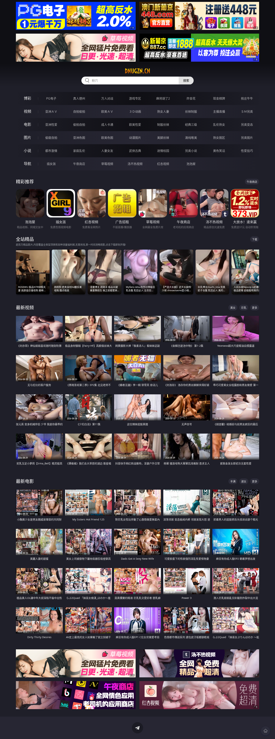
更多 (254, 307)
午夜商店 (79, 164)
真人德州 (79, 98)
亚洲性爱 (51, 125)
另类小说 (191, 151)
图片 (27, 137)
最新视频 (25, 307)
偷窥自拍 (51, 138)
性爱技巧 (247, 151)
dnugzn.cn (137, 71)
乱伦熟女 (219, 125)
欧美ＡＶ (107, 111)
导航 (27, 163)
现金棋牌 (219, 98)
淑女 (243, 481)
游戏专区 (135, 98)
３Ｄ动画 (135, 111)
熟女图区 (219, 138)
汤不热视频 (135, 164)
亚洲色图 (79, 138)
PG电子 (51, 98)
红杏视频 (163, 164)
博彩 (27, 98)
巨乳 (243, 307)
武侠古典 (135, 151)
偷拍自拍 (79, 125)
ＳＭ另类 (247, 111)
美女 (233, 307)
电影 (27, 124)
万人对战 (107, 98)
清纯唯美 (191, 138)
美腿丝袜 (163, 138)
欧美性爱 (135, 125)
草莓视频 (107, 164)
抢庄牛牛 (247, 98)
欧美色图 (107, 138)
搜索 (186, 80)
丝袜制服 (191, 111)
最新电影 (25, 481)
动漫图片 (135, 138)
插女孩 (51, 164)
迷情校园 (163, 151)
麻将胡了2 (163, 98)
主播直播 (219, 111)
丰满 (233, 481)
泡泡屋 (191, 164)
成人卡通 (107, 125)
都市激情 (51, 151)
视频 (27, 111)
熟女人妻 (163, 111)
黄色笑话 (219, 151)
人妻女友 (107, 151)
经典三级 (191, 125)
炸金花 (191, 98)
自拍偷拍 (79, 111)
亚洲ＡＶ (51, 111)
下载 (254, 239)
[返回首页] (265, 730)
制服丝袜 (163, 125)
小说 (27, 150)
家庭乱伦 (79, 151)
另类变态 (247, 125)
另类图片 (247, 138)
